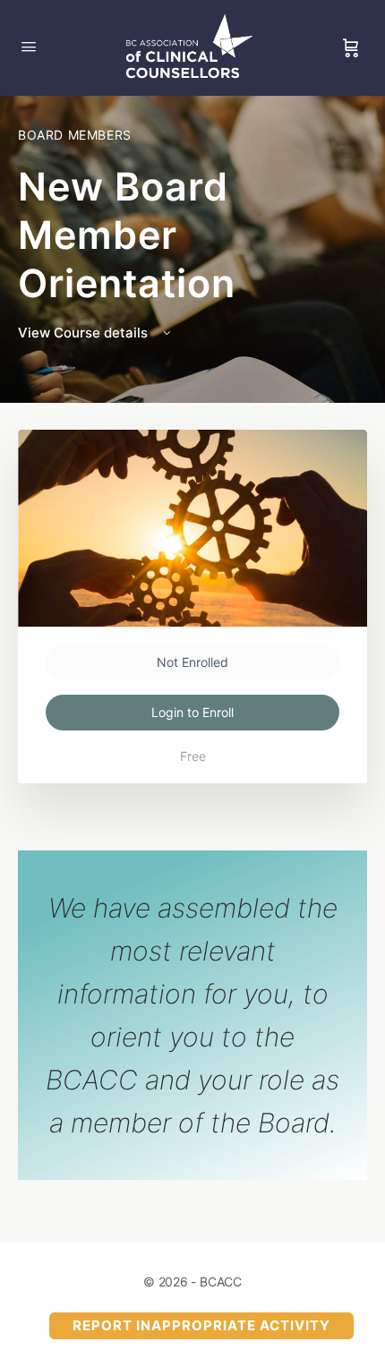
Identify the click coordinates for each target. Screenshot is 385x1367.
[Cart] (351, 48)
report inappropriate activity (201, 1325)
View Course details (84, 332)
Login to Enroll (192, 712)
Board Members (75, 134)
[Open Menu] (28, 46)
